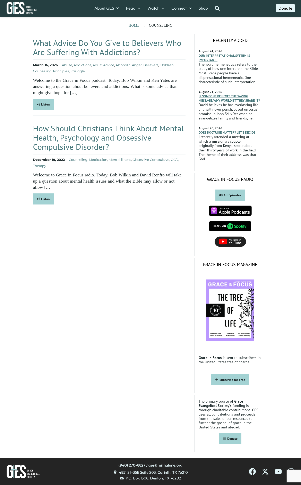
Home (134, 25)
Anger (137, 65)
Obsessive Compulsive (150, 160)
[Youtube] (278, 471)
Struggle (77, 71)
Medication (98, 160)
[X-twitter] (265, 471)
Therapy (39, 166)
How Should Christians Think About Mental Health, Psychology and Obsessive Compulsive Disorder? (108, 137)
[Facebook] (252, 471)
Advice (108, 65)
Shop (203, 8)
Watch (153, 8)
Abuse (67, 65)
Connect (179, 8)
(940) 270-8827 (132, 465)
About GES (104, 8)
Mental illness (120, 160)
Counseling (42, 71)
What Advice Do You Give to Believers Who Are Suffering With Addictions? (107, 47)
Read (131, 8)
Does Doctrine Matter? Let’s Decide (227, 132)
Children (167, 65)
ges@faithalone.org (165, 465)
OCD (174, 160)
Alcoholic (123, 65)
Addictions (82, 65)
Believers (150, 65)
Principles (61, 71)
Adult (97, 65)
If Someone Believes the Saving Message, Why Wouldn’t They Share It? (230, 98)
